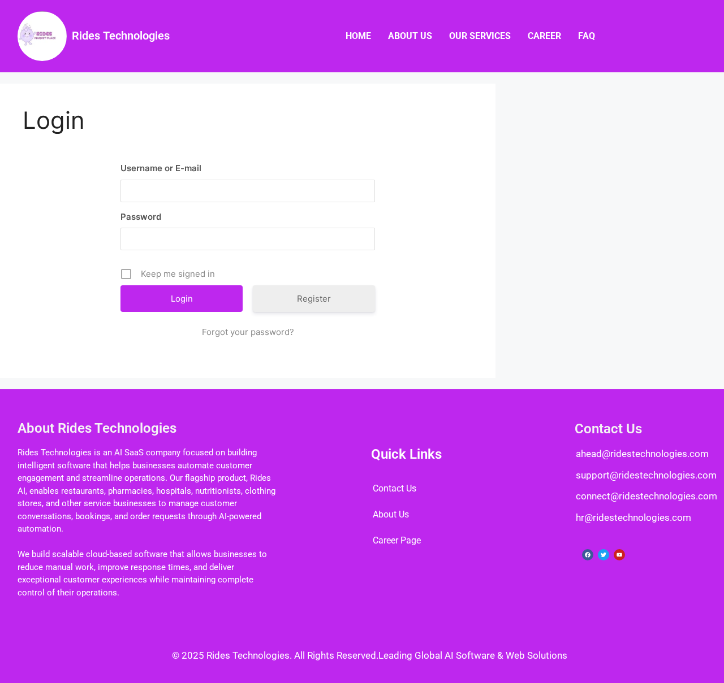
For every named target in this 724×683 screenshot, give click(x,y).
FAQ (586, 36)
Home (358, 36)
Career (544, 36)
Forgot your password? (248, 332)
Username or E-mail (160, 168)
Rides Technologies (121, 35)
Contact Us (394, 488)
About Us (410, 36)
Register (314, 298)
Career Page (397, 540)
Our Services (480, 36)
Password (140, 216)
